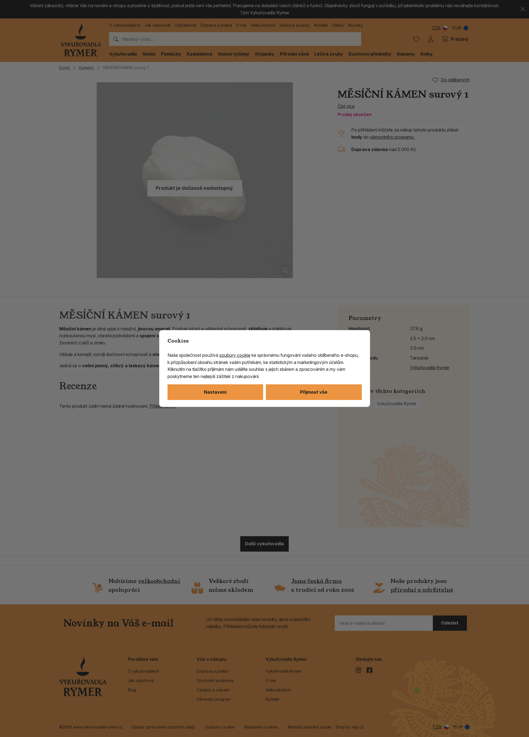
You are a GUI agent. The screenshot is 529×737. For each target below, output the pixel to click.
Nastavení (215, 392)
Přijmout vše (313, 392)
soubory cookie (234, 355)
